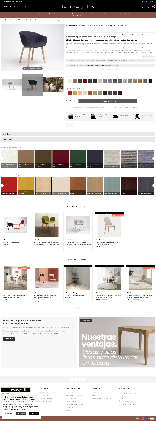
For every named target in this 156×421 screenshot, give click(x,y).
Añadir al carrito (108, 101)
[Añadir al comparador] (16, 230)
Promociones (44, 395)
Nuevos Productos (46, 398)
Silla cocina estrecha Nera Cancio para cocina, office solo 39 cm (109, 296)
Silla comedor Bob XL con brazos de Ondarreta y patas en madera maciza (46, 243)
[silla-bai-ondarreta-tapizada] (32, 85)
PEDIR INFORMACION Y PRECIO (110, 69)
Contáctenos (70, 407)
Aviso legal (69, 392)
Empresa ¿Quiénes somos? (75, 404)
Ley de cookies (71, 398)
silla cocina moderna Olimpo (74, 295)
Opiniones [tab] (8, 140)
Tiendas (68, 410)
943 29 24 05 (6, 7)
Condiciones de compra (74, 395)
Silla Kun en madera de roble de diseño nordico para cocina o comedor (140, 296)
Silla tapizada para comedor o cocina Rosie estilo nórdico (108, 243)
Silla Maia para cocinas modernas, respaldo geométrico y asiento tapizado (45, 297)
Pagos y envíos (71, 401)
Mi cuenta (96, 388)
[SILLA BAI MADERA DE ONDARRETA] (12, 85)
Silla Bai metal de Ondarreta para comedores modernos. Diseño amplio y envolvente (78, 244)
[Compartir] (67, 125)
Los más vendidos (45, 401)
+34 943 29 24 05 (126, 401)
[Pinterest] (71, 125)
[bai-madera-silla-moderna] (53, 85)
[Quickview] (19, 229)
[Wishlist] (28, 214)
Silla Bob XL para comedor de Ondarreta (12, 243)
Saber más (9, 339)
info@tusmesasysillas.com (129, 404)
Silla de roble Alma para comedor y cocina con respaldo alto (14, 296)
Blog (93, 395)
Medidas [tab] (7, 134)
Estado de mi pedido (46, 392)
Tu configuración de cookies (101, 398)
